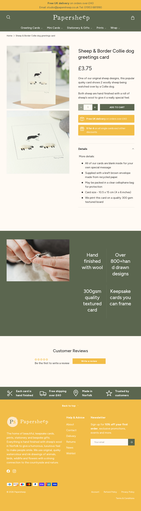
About (70, 424)
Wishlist (71, 453)
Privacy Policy (127, 492)
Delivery (71, 436)
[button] (133, 18)
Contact (71, 430)
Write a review (89, 361)
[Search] (8, 17)
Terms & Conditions (125, 498)
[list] (39, 110)
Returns (71, 441)
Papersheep (20, 492)
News (69, 447)
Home (9, 36)
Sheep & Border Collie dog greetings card (35, 36)
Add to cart (117, 107)
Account (95, 492)
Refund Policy (110, 492)
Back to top (69, 405)
